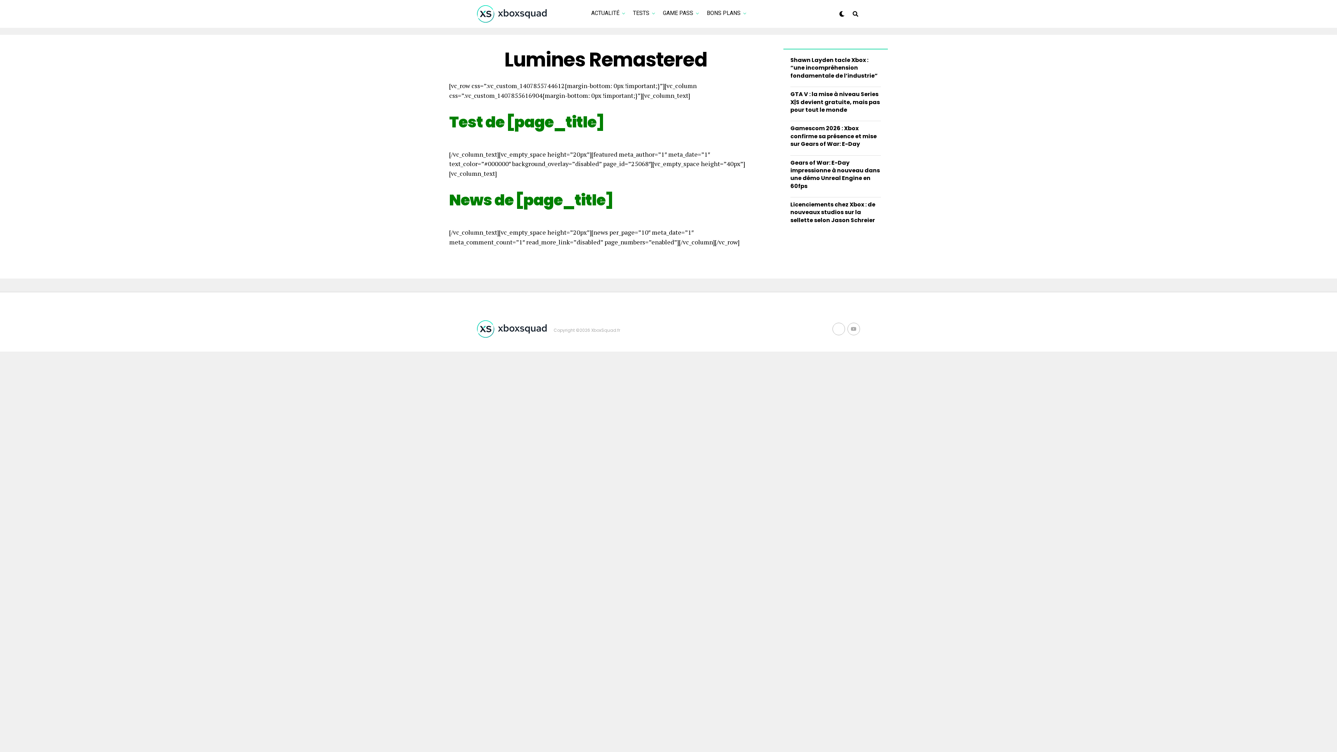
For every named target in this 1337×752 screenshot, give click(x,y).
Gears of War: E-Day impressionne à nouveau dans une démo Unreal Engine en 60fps (835, 174)
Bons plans (724, 13)
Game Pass (678, 13)
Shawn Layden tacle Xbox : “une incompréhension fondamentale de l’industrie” (834, 68)
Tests (641, 13)
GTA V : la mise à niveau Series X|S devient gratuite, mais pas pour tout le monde (835, 102)
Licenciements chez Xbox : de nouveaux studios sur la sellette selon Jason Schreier (832, 212)
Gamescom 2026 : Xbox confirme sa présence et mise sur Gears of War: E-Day (833, 136)
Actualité (605, 13)
